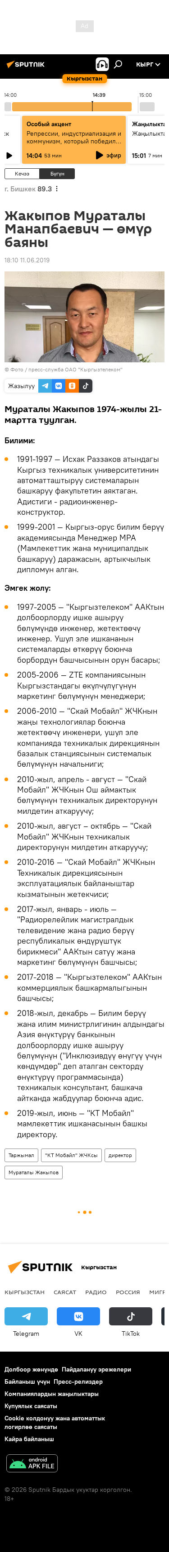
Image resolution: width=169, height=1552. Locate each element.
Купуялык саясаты (31, 1406)
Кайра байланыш (29, 1439)
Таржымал (21, 1155)
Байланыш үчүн (27, 1381)
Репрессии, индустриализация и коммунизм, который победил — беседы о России (74, 141)
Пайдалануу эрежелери (96, 1369)
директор (120, 1155)
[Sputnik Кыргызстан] (27, 68)
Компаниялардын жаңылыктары (52, 1394)
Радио (96, 1292)
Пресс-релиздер (78, 1381)
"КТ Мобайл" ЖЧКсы (71, 1155)
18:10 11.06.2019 (27, 260)
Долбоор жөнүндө (31, 1369)
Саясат (65, 1292)
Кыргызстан (25, 1292)
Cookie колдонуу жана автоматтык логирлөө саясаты (55, 1422)
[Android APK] (32, 1464)
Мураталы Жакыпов (34, 1172)
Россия (128, 1292)
